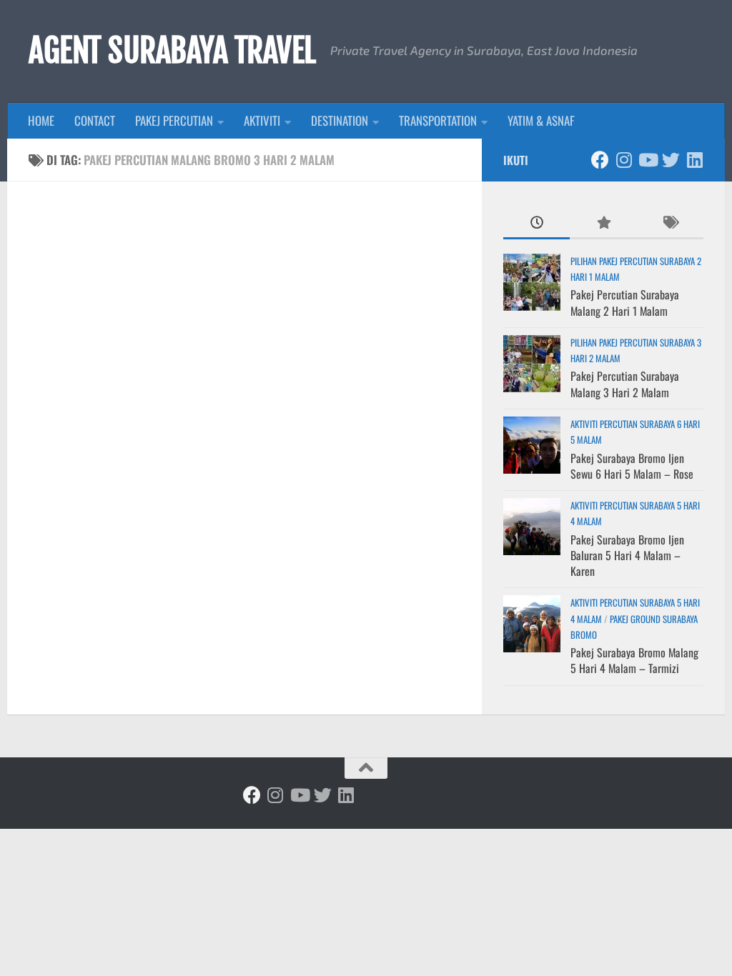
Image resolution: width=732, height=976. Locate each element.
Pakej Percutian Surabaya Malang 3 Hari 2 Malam (624, 383)
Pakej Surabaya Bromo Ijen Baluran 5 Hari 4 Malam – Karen (627, 555)
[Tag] (670, 223)
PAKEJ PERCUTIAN (174, 120)
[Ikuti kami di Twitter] (671, 160)
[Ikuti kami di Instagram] (624, 160)
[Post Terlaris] (603, 223)
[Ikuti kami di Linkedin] (694, 160)
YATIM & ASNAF (541, 120)
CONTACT (94, 120)
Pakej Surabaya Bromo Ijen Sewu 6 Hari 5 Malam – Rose (631, 465)
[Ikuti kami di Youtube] (647, 160)
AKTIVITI (262, 120)
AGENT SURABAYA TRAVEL (172, 51)
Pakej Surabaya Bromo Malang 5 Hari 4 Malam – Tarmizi (634, 660)
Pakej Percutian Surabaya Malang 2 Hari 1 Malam (624, 302)
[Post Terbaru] (536, 223)
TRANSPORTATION (438, 120)
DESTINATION (339, 120)
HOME (41, 120)
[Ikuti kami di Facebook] (600, 160)
